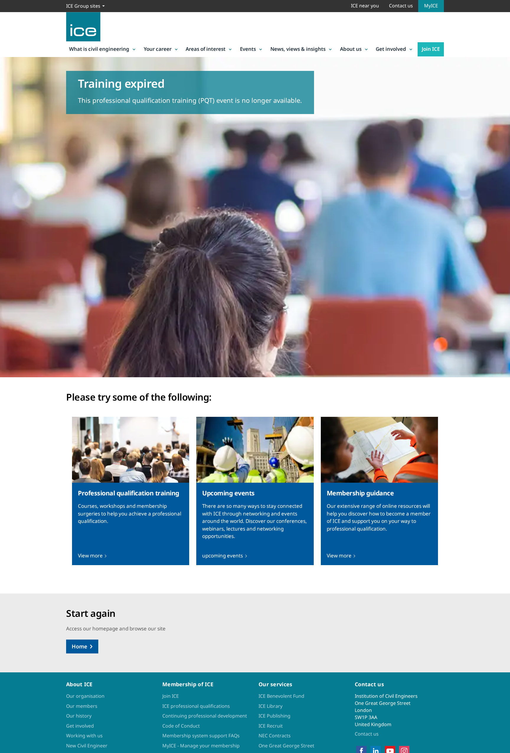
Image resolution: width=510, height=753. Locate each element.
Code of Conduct (181, 726)
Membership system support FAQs (201, 735)
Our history (78, 716)
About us (351, 48)
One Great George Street (286, 745)
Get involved (391, 48)
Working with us (84, 735)
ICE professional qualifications (196, 706)
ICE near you (365, 5)
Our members (81, 706)
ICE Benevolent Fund (281, 696)
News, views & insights (298, 48)
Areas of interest (205, 48)
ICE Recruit (271, 726)
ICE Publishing (274, 716)
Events (248, 48)
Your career (157, 48)
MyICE (431, 5)
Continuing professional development (204, 716)
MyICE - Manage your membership (201, 745)
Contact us (401, 5)
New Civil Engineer (86, 745)
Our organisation (85, 696)
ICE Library (270, 706)
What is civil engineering (99, 48)
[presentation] (130, 491)
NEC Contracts (275, 735)
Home (79, 646)
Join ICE (431, 48)
